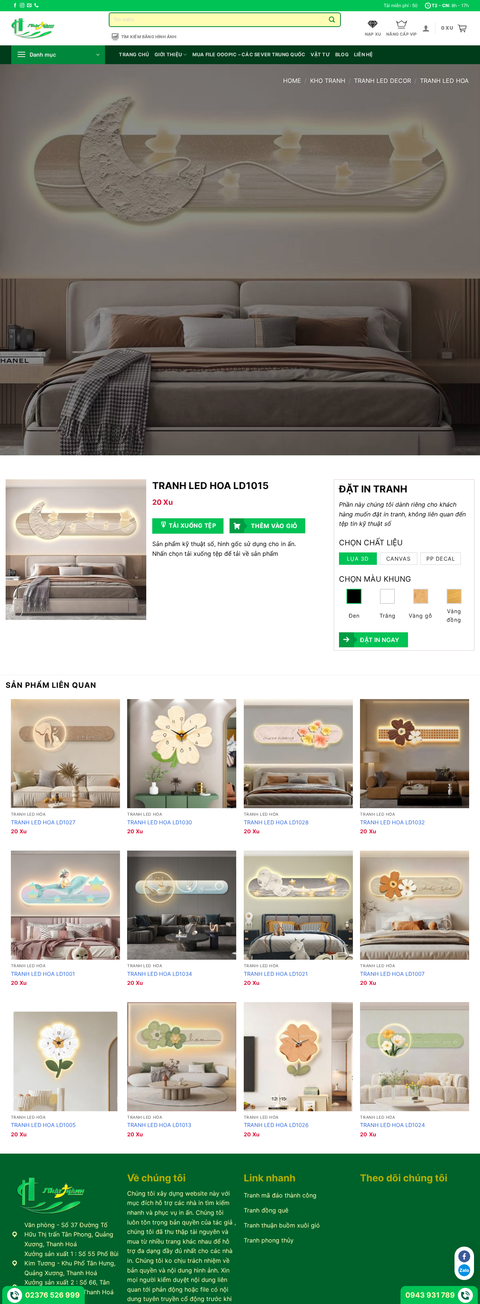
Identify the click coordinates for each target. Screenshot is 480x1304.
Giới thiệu (168, 54)
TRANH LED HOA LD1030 (159, 822)
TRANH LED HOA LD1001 (43, 974)
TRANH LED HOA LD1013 (159, 1125)
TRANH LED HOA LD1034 (159, 974)
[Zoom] (15, 610)
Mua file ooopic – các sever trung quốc (249, 54)
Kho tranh (327, 80)
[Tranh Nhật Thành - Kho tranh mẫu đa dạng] (42, 28)
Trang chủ (134, 54)
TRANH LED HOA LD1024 (392, 1125)
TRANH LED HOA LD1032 (392, 822)
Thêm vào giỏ (274, 526)
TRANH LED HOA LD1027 (43, 822)
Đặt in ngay (379, 640)
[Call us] (36, 5)
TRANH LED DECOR (382, 80)
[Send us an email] (29, 5)
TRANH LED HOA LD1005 (43, 1125)
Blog (342, 54)
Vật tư (320, 54)
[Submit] (332, 20)
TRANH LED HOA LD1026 (276, 1125)
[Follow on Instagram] (22, 5)
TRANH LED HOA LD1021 (276, 974)
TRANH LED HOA (444, 80)
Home (292, 80)
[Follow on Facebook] (15, 5)
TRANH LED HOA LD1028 (276, 822)
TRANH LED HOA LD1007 (392, 974)
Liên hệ (363, 54)
